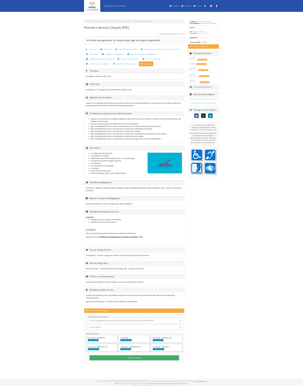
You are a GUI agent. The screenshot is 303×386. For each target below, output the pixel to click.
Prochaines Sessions (202, 87)
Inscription (147, 64)
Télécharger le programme (200, 46)
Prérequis (92, 49)
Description (93, 54)
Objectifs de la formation (127, 49)
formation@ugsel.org (200, 381)
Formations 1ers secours (103, 21)
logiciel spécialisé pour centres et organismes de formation (168, 384)
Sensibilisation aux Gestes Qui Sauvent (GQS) (202, 103)
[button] (216, 6)
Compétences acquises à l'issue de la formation (162, 49)
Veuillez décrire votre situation (98, 317)
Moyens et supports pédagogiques (143, 54)
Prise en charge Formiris (129, 59)
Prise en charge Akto (153, 59)
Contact (199, 6)
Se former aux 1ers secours (122, 21)
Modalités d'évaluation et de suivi (101, 59)
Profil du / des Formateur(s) (99, 64)
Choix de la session (92, 334)
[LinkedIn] (210, 115)
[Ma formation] (205, 6)
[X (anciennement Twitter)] (203, 115)
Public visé (108, 49)
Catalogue (175, 6)
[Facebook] (196, 115)
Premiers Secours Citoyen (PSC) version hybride (203, 99)
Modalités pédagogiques (114, 54)
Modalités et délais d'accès (126, 64)
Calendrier (187, 6)
